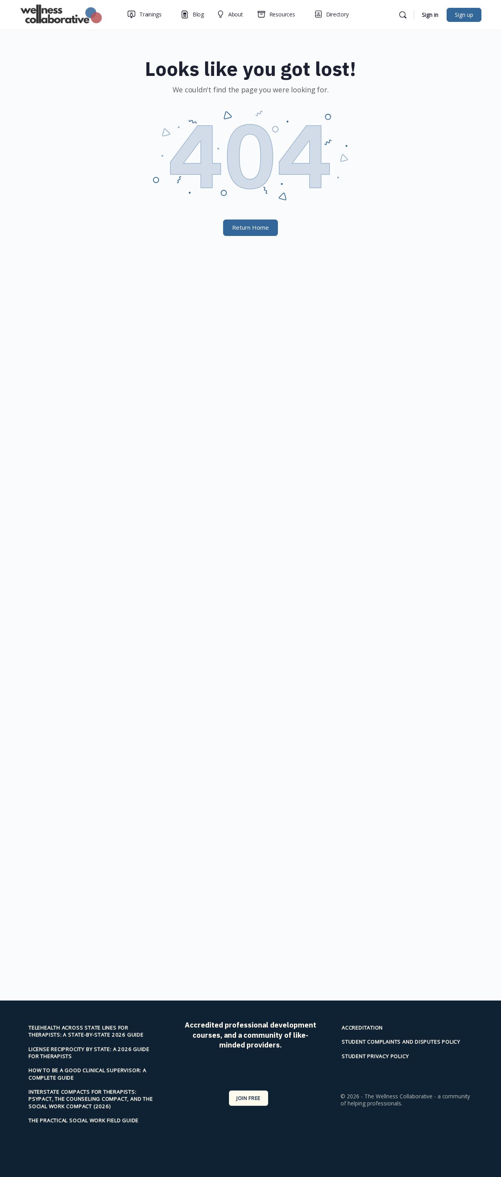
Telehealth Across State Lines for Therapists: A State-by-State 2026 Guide (86, 1031)
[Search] (403, 15)
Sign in (430, 14)
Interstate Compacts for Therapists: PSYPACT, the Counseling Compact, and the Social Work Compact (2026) (91, 1099)
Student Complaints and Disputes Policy (401, 1041)
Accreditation (362, 1027)
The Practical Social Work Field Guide (84, 1120)
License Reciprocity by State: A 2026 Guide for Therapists (89, 1053)
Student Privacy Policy (375, 1056)
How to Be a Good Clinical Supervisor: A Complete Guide (87, 1074)
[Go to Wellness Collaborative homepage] (63, 13)
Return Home (250, 227)
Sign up (464, 14)
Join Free (248, 1097)
